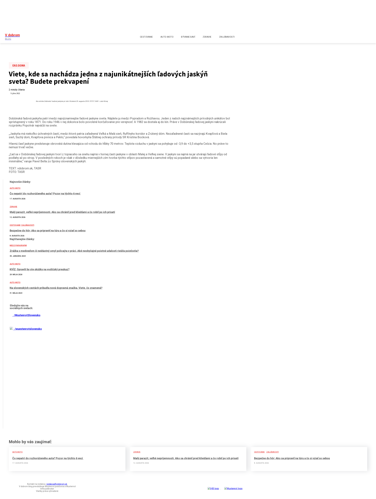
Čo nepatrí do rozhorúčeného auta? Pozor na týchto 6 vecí (47, 458)
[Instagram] (334, 37)
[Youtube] (339, 37)
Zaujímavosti (272, 452)
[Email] (68, 347)
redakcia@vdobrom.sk (56, 484)
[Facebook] (329, 37)
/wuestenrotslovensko (27, 328)
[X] (47, 347)
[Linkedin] (58, 347)
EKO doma (18, 65)
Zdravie (136, 452)
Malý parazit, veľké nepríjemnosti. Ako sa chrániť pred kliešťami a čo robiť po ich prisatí (186, 458)
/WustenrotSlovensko (26, 315)
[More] (79, 347)
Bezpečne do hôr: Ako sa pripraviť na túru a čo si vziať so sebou (292, 458)
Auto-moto (17, 452)
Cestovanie (259, 452)
